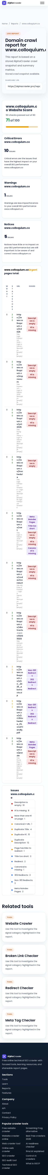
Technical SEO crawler (9, 1166)
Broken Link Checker (21, 956)
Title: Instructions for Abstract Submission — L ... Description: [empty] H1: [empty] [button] (20, 651)
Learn (5, 1083)
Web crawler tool (11, 1143)
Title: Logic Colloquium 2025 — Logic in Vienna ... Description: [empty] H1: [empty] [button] (20, 345)
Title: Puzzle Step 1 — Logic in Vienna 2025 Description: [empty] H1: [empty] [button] (20, 768)
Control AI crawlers (31, 1157)
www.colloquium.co (31, 23)
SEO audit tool (9, 1160)
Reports (14, 23)
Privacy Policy (9, 1117)
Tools (5, 1079)
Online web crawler (8, 1150)
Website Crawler (18, 924)
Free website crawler (9, 1130)
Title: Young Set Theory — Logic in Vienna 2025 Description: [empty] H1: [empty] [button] (20, 441)
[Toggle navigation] (42, 3)
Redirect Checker (19, 988)
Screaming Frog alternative (34, 1130)
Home (5, 23)
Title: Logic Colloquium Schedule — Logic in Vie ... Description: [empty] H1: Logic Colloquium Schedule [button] (20, 494)
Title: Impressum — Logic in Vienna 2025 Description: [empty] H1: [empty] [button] (20, 394)
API (3, 1108)
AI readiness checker (32, 1145)
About (5, 1103)
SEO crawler (8, 1155)
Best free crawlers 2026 (35, 1137)
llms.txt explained (35, 1151)
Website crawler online (10, 1137)
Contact (6, 1112)
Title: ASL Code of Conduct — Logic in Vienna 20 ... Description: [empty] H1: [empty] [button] (20, 596)
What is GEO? (33, 1163)
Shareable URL (12, 80)
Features (6, 1092)
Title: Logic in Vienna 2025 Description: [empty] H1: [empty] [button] (20, 541)
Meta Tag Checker (20, 1020)
